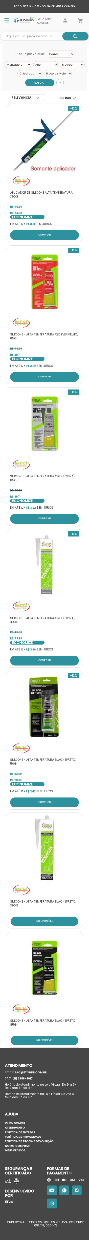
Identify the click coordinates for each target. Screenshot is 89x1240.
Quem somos (15, 1123)
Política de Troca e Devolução (29, 1141)
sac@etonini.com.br (31, 1072)
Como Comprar (17, 1146)
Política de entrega (20, 1132)
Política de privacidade (23, 1137)
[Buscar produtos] (75, 36)
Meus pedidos (15, 1150)
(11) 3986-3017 (22, 1078)
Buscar (39, 83)
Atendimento (15, 1127)
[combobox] (44, 36)
